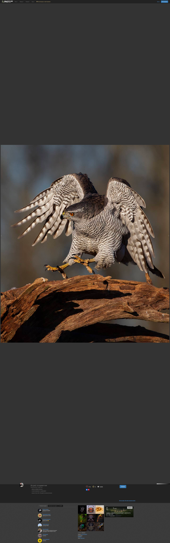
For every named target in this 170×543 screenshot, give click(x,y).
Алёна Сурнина (46, 509)
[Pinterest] (88, 489)
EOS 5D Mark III (84, 534)
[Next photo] (168, 235)
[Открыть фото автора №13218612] (99, 509)
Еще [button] (33, 1)
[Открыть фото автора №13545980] (91, 509)
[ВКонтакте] (87, 489)
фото (83, 532)
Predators (79, 536)
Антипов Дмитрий (46, 539)
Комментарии (43, 506)
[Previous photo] (1, 235)
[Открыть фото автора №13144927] (99, 518)
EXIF (61, 506)
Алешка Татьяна (46, 524)
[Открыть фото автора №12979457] (99, 526)
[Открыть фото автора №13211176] (91, 518)
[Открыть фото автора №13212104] (82, 518)
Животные (82, 538)
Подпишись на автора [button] (123, 486)
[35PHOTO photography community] (7, 2)
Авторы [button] (21, 1)
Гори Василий (45, 534)
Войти (158, 1)
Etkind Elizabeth (45, 529)
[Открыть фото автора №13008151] (82, 526)
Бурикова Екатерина (46, 519)
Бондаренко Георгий (46, 514)
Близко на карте (53, 506)
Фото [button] (16, 1)
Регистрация (164, 1)
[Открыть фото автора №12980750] (91, 526)
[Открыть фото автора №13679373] (82, 509)
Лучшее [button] (27, 1)
